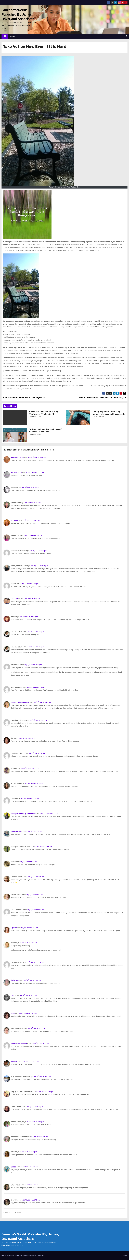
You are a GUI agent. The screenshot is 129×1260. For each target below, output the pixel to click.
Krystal (13, 1167)
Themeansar (40, 1256)
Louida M (14, 1061)
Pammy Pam (16, 831)
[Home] (5, 36)
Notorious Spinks (17, 457)
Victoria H (14, 520)
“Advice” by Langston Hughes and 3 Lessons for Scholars (45, 430)
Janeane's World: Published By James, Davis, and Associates (18, 14)
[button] (126, 36)
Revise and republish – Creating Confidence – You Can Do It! (43, 412)
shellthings (15, 980)
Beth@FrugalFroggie (19, 1043)
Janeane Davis (35, 416)
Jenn (13, 1013)
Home (12, 36)
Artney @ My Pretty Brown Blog (23, 813)
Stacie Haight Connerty (20, 702)
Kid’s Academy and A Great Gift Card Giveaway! (101, 397)
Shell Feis (14, 599)
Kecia (13, 995)
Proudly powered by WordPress (12, 1256)
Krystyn (14, 927)
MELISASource (16, 472)
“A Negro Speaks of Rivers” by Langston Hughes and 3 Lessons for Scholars (109, 414)
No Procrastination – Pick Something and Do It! (26, 397)
